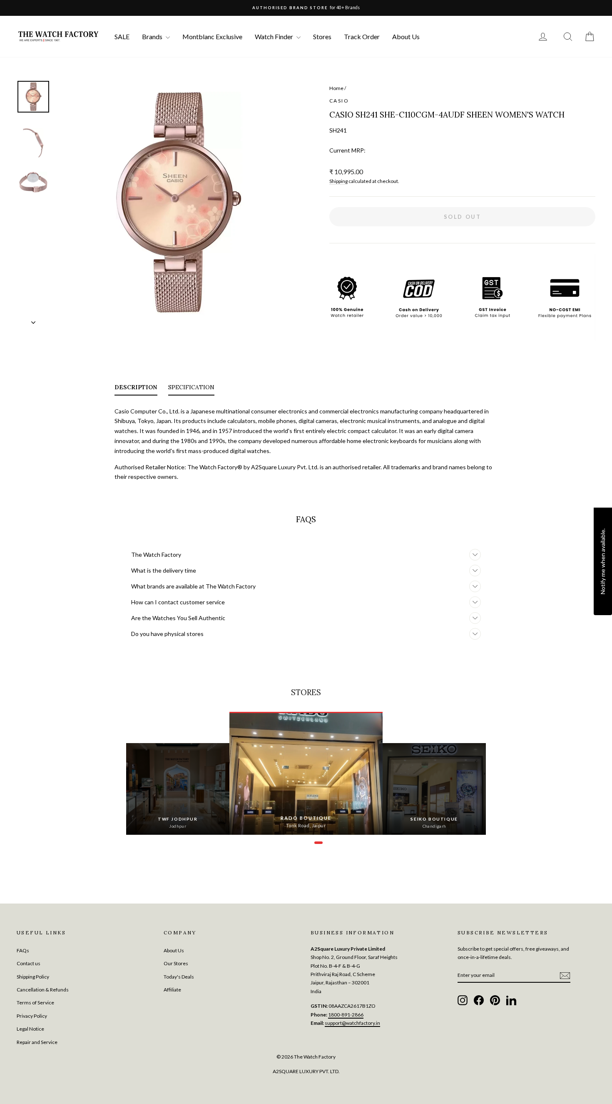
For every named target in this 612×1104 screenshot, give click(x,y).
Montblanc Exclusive (212, 36)
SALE (121, 36)
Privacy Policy (32, 1016)
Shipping (338, 181)
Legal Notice (30, 1029)
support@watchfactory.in (352, 1023)
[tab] (135, 389)
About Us (406, 36)
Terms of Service (35, 1002)
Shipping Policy (33, 977)
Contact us (28, 963)
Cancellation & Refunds (43, 989)
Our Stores (176, 963)
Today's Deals (179, 977)
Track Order (362, 36)
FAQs (23, 950)
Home (336, 88)
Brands (153, 36)
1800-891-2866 (345, 1014)
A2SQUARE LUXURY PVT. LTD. (306, 1071)
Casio (339, 101)
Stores (322, 36)
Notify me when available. (602, 561)
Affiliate (172, 989)
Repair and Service (37, 1042)
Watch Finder (274, 36)
